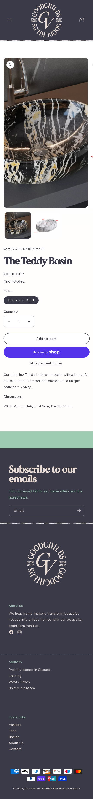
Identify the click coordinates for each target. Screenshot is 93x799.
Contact (15, 749)
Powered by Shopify (66, 788)
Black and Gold (21, 300)
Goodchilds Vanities (38, 788)
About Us (16, 743)
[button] (9, 20)
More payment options (46, 363)
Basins (14, 737)
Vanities (15, 724)
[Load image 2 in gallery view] (46, 225)
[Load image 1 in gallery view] (18, 225)
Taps (13, 731)
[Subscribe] (79, 510)
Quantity (11, 311)
